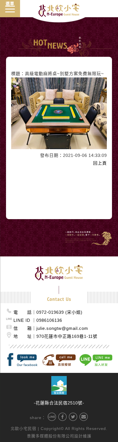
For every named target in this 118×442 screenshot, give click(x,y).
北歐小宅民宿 (23, 428)
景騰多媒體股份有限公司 (50, 436)
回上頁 (100, 163)
